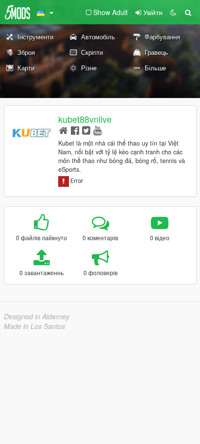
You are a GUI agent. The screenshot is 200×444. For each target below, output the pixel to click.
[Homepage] (63, 130)
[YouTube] (97, 130)
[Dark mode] (173, 12)
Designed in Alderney (36, 316)
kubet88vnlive (85, 119)
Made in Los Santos (34, 326)
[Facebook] (75, 130)
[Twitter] (86, 130)
